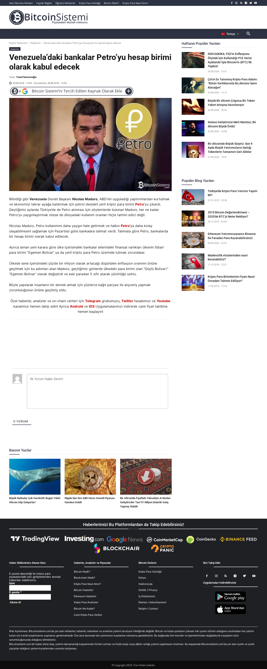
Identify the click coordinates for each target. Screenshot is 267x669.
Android (76, 306)
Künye (142, 577)
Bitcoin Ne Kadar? (84, 608)
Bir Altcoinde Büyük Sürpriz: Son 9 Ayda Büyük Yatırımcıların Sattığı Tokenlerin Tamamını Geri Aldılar (230, 147)
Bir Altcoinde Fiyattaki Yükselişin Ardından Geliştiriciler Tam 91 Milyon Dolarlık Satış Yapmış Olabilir (145, 502)
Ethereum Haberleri (85, 596)
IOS (91, 306)
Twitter (127, 301)
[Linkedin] (95, 331)
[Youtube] (255, 3)
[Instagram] (236, 3)
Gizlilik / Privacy (148, 590)
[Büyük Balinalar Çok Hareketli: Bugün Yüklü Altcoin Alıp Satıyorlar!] (34, 477)
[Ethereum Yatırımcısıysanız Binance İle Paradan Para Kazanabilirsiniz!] (193, 240)
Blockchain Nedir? (84, 577)
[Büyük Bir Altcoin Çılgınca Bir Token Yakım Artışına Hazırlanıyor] (193, 107)
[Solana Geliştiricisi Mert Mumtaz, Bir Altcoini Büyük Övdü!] (193, 128)
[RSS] (241, 3)
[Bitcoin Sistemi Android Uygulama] (230, 601)
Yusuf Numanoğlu (26, 77)
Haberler (35, 43)
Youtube (163, 301)
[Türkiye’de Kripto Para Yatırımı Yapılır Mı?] (193, 197)
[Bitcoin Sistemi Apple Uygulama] (230, 614)
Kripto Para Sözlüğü (150, 571)
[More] (114, 331)
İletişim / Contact (148, 608)
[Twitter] (250, 3)
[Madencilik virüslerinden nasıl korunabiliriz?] (193, 261)
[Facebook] (231, 3)
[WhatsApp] (85, 331)
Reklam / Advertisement (152, 602)
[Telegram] (246, 3)
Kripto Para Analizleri (86, 602)
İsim (12, 583)
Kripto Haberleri (18, 43)
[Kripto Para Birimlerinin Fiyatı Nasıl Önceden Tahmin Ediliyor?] (193, 283)
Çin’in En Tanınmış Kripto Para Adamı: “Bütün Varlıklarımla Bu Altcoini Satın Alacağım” (233, 83)
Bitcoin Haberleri (83, 590)
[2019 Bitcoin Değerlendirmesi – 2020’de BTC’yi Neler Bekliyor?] (193, 218)
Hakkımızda (145, 583)
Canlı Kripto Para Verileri (88, 614)
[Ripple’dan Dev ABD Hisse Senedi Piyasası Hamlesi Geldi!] (90, 477)
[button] (248, 34)
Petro (139, 204)
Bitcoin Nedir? (82, 571)
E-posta (15, 592)
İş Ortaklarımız (147, 596)
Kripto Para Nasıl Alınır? (87, 583)
